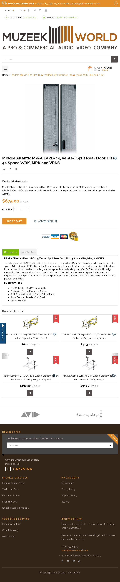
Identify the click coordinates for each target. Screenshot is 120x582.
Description (10, 252)
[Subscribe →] (110, 445)
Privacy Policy (68, 489)
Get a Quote (8, 536)
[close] (116, 4)
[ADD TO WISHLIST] (115, 158)
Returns (65, 501)
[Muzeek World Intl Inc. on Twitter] (35, 10)
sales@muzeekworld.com (74, 550)
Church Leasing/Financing (15, 508)
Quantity (7, 209)
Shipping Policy (69, 495)
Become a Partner (11, 495)
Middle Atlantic (19, 181)
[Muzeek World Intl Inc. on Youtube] (46, 10)
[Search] (114, 59)
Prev (5, 355)
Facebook (10, 169)
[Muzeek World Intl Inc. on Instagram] (40, 10)
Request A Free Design (13, 483)
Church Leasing (10, 530)
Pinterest (16, 169)
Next (114, 355)
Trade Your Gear (10, 489)
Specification (28, 252)
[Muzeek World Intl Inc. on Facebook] (28, 10)
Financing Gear (9, 501)
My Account (67, 483)
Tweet (4, 169)
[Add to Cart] (30, 352)
